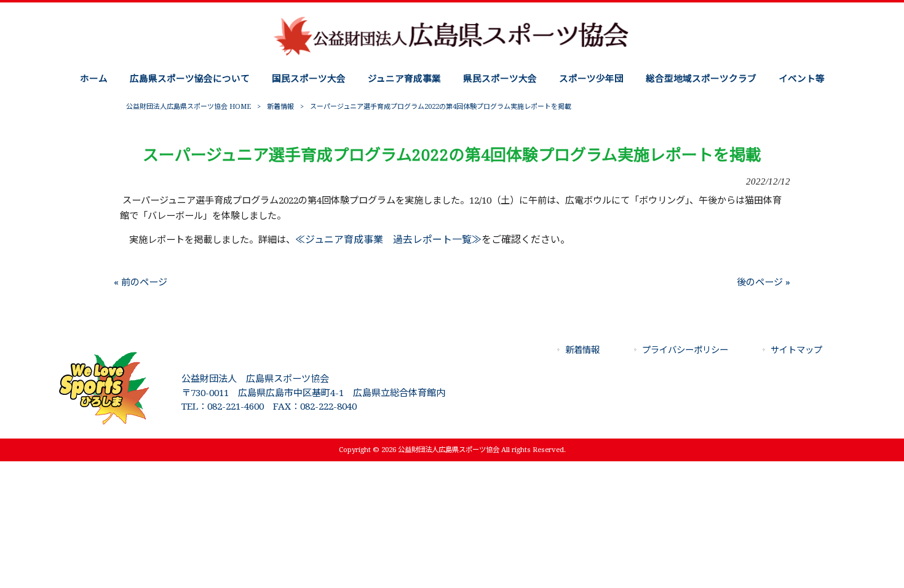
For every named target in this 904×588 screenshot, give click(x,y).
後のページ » (763, 282)
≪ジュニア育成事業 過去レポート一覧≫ (388, 239)
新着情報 (280, 107)
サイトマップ (796, 350)
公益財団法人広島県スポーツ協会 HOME (188, 107)
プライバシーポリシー (685, 350)
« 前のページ (140, 282)
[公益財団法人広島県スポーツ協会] (451, 54)
